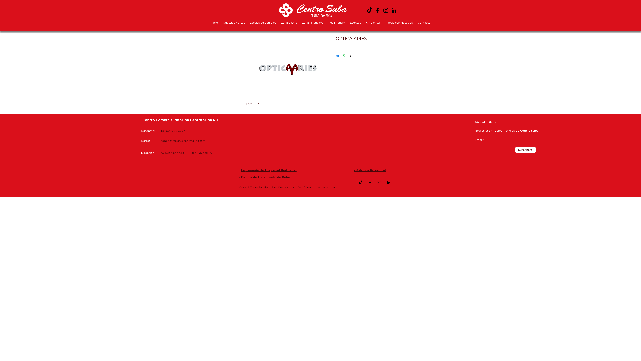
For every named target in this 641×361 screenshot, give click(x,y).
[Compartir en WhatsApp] (344, 56)
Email (478, 140)
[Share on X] (350, 56)
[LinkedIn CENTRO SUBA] (394, 10)
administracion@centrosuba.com (183, 140)
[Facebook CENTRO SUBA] (377, 10)
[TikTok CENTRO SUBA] (369, 10)
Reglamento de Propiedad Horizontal (269, 170)
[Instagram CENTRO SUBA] (386, 10)
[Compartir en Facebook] (338, 56)
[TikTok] (360, 182)
